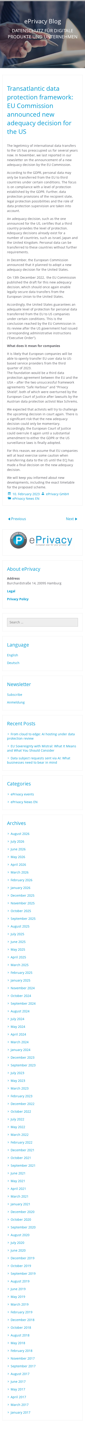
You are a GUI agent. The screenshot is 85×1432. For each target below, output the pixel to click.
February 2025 (21, 972)
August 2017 (20, 1374)
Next (70, 518)
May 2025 (18, 949)
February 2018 (21, 1350)
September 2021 (23, 1165)
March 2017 (20, 1404)
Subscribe (14, 694)
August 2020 (20, 1235)
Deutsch (13, 663)
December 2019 (22, 1258)
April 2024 (18, 1034)
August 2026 (20, 834)
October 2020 (21, 1219)
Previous (18, 518)
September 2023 (23, 1065)
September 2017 (23, 1366)
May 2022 (18, 1127)
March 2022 (20, 1134)
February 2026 (21, 880)
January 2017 (20, 1412)
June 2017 (18, 1381)
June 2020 (18, 1250)
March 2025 (20, 965)
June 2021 (18, 1173)
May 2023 (18, 1080)
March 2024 (20, 1042)
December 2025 (22, 895)
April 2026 (18, 864)
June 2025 (18, 942)
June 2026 (18, 849)
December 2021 (22, 1150)
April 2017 (18, 1397)
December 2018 (22, 1320)
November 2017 (23, 1358)
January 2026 (20, 888)
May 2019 (18, 1296)
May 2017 (18, 1389)
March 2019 (20, 1304)
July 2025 (17, 934)
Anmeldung (16, 702)
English (12, 655)
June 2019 (18, 1289)
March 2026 (20, 872)
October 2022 (21, 1111)
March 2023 (20, 1088)
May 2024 (18, 1026)
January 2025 (20, 980)
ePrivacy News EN (25, 498)
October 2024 (21, 996)
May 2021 (18, 1181)
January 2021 (20, 1204)
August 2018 (20, 1335)
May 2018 (18, 1343)
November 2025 (23, 903)
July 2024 (17, 1019)
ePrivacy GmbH (57, 494)
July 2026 (17, 841)
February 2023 (21, 1096)
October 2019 (21, 1266)
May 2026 (18, 857)
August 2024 (20, 1011)
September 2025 (23, 918)
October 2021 (21, 1158)
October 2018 (21, 1327)
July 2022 (17, 1119)
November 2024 (23, 988)
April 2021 (18, 1188)
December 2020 (22, 1212)
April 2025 (18, 957)
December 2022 (22, 1104)
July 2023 (17, 1073)
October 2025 (21, 911)
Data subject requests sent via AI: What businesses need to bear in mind (38, 760)
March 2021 (20, 1196)
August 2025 (20, 926)
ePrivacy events (22, 794)
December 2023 (22, 1057)
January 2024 (20, 1050)
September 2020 (23, 1227)
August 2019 (20, 1281)
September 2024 (23, 1003)
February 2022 (21, 1142)
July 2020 (17, 1242)
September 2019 (23, 1273)
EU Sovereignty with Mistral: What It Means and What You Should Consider (41, 748)
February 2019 (21, 1312)
